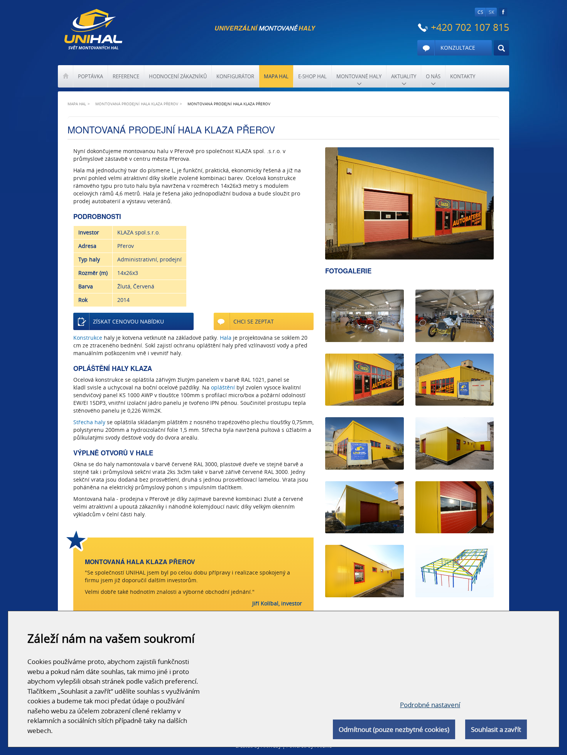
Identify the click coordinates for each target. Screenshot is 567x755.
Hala (225, 337)
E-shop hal (312, 76)
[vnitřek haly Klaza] (454, 316)
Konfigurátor (235, 76)
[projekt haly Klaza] (454, 571)
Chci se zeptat (253, 321)
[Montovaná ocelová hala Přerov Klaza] (454, 507)
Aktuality (403, 76)
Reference (126, 76)
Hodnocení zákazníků (178, 76)
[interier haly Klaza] (364, 316)
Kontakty (462, 76)
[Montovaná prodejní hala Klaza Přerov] (409, 203)
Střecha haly (89, 422)
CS (480, 12)
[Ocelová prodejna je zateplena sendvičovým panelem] (454, 443)
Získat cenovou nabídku (128, 321)
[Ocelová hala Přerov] (364, 443)
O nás (433, 76)
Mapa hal (276, 76)
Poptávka (90, 76)
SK (491, 12)
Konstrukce (87, 337)
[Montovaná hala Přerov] (364, 380)
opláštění (223, 387)
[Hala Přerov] (364, 507)
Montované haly (358, 76)
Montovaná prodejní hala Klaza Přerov (136, 103)
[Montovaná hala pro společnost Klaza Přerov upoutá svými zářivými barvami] (364, 571)
